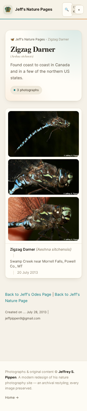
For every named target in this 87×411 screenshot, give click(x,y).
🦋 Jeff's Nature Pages (27, 39)
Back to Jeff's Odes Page (28, 294)
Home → (12, 397)
